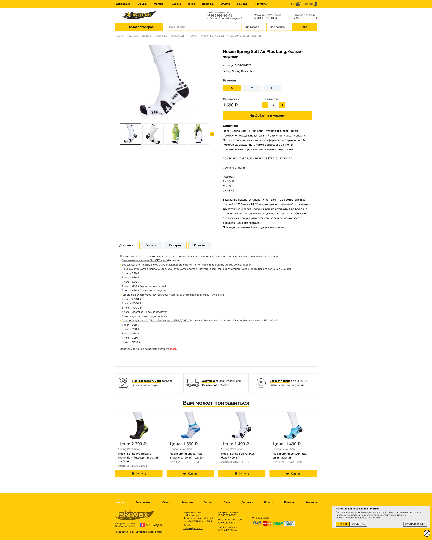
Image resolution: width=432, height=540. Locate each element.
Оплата (225, 3)
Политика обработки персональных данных (358, 517)
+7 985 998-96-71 (219, 15)
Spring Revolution (243, 71)
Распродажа (122, 3)
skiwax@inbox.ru (193, 528)
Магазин (159, 3)
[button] (212, 134)
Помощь (242, 3)
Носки (192, 35)
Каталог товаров (140, 35)
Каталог (120, 502)
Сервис (176, 3)
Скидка (142, 3)
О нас (191, 3)
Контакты (261, 3)
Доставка (208, 3)
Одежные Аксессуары (170, 35)
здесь (173, 348)
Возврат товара (280, 380)
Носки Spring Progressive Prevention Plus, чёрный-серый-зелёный (138, 457)
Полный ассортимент (146, 380)
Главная (119, 35)
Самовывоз (209, 385)
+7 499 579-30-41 (266, 18)
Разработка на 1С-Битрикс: (138, 531)
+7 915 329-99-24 (305, 18)
